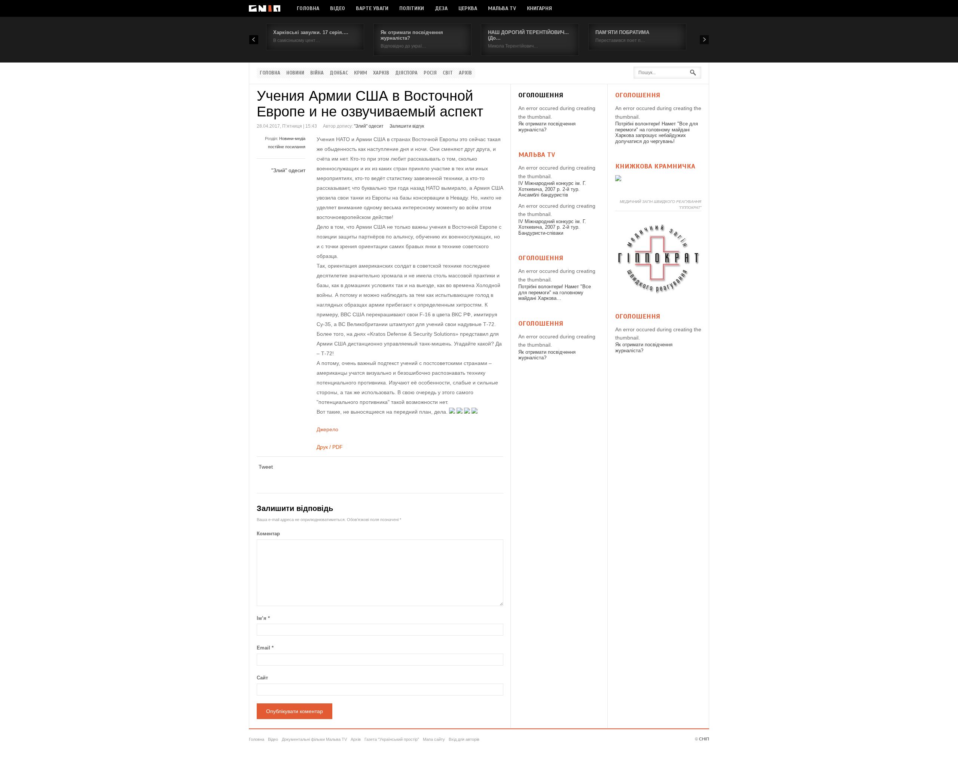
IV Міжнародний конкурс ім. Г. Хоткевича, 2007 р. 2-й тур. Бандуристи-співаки (552, 227)
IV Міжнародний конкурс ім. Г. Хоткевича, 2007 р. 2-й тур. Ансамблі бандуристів (552, 189)
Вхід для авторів (464, 739)
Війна (317, 73)
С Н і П (264, 8)
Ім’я (263, 618)
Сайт (262, 678)
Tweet (266, 467)
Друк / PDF (330, 447)
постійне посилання (286, 146)
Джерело (327, 429)
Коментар (268, 533)
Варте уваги (372, 8)
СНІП (704, 739)
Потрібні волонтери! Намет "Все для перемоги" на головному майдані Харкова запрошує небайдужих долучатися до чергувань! (656, 132)
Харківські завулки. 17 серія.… (310, 32)
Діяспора (406, 73)
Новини (295, 73)
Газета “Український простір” (391, 739)
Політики (411, 8)
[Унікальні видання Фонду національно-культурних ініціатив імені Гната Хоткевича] (618, 179)
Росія (430, 73)
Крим (360, 73)
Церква (467, 8)
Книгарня (539, 8)
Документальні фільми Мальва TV (314, 739)
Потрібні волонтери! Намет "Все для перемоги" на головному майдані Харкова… (554, 292)
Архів (465, 73)
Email (265, 648)
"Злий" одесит (369, 126)
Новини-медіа (292, 138)
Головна (308, 8)
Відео (337, 8)
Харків (381, 73)
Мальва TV (502, 8)
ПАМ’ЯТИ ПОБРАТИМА (622, 32)
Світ (448, 73)
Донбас (339, 73)
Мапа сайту (434, 739)
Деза (441, 8)
